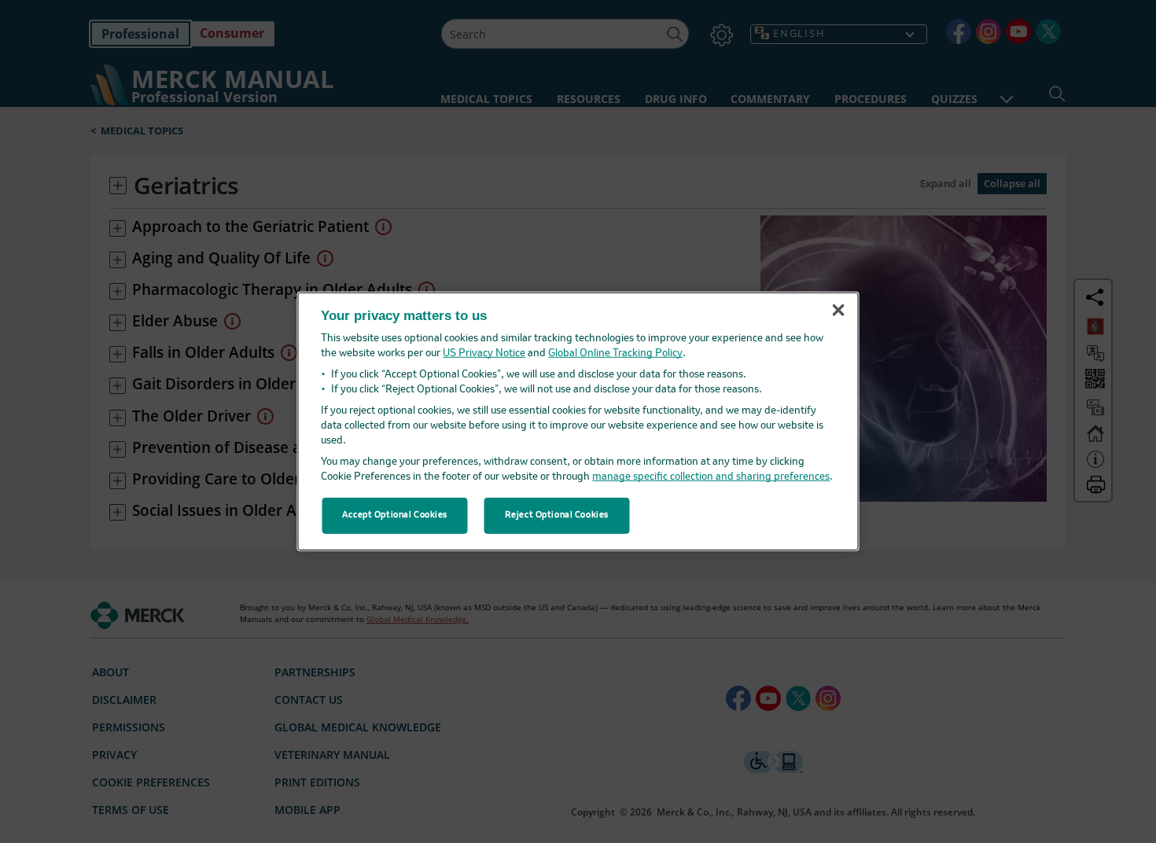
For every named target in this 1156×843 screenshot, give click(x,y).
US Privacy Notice (484, 353)
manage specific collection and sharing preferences (711, 477)
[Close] (838, 310)
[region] (578, 421)
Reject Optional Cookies (557, 515)
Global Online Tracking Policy (615, 353)
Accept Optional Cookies (394, 515)
